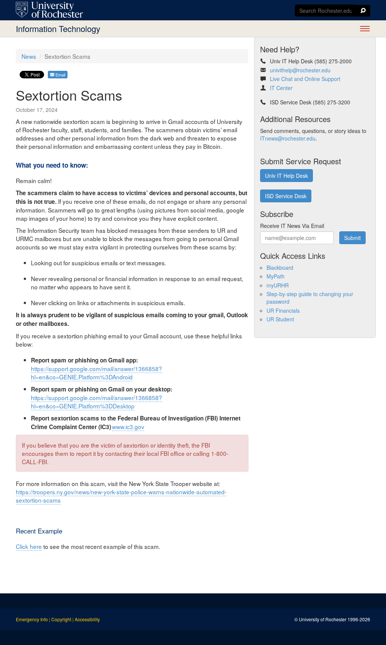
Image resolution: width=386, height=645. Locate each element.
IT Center (281, 88)
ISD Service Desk (285, 196)
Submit (352, 237)
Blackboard (280, 267)
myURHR (278, 285)
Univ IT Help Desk (286, 175)
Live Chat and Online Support (305, 79)
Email (59, 75)
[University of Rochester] (49, 10)
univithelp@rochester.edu (300, 70)
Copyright (61, 619)
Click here (29, 546)
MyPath (276, 276)
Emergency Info (32, 619)
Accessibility (87, 619)
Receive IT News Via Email (292, 225)
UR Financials (283, 310)
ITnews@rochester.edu (288, 138)
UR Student (280, 319)
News (28, 56)
